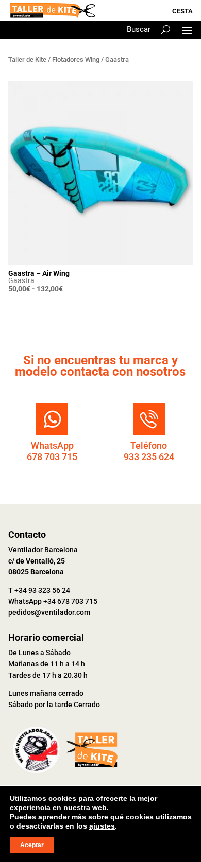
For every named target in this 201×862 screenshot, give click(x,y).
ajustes (102, 826)
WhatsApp (52, 445)
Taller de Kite (27, 59)
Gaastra (21, 280)
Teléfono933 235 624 (149, 451)
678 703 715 (52, 456)
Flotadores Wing (75, 59)
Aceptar (32, 845)
